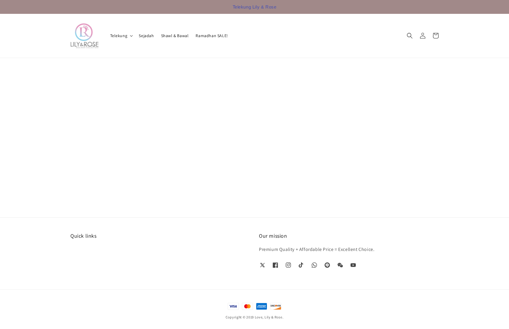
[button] (409, 35)
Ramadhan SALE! (212, 35)
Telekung (119, 35)
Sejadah (146, 35)
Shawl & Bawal (175, 35)
